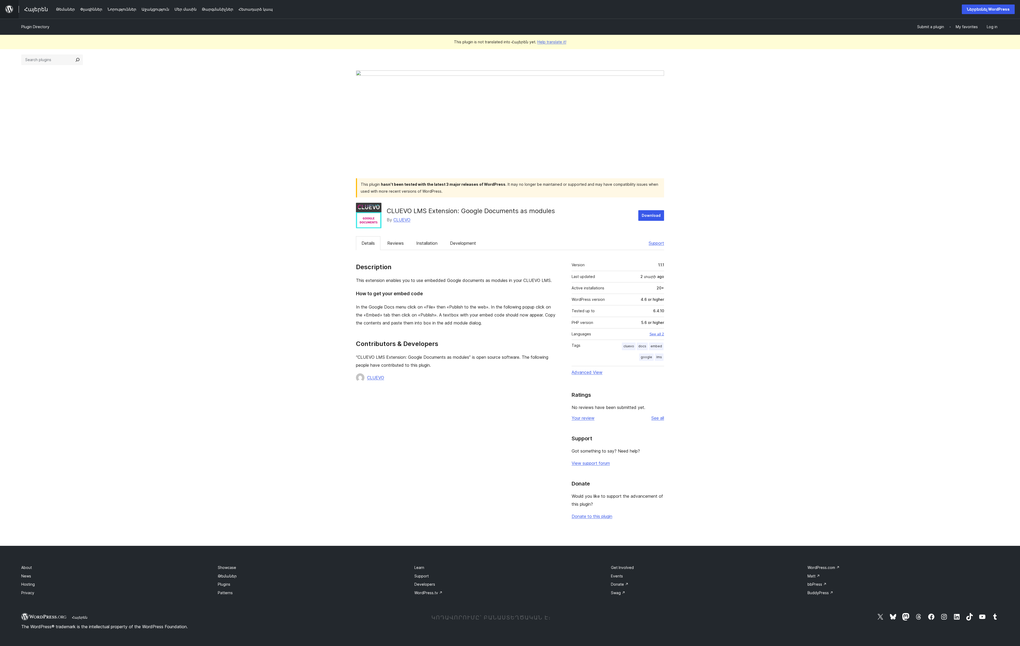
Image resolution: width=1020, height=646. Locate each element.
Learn (419, 567)
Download (651, 215)
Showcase (227, 567)
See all (657, 418)
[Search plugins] (77, 59)
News (26, 576)
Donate (619, 584)
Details (368, 243)
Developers (424, 584)
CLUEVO (401, 219)
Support (656, 243)
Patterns (225, 592)
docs (642, 346)
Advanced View (587, 372)
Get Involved (622, 567)
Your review (583, 418)
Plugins (224, 584)
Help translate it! (551, 42)
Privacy (27, 592)
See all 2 (656, 334)
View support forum (591, 463)
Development (463, 243)
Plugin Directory (35, 26)
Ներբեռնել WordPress (988, 9)
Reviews (395, 243)
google (646, 357)
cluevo (628, 346)
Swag (618, 592)
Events (617, 576)
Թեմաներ (227, 576)
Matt (814, 576)
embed (656, 346)
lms (659, 357)
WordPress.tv (428, 592)
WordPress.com (824, 567)
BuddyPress (820, 592)
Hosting (28, 584)
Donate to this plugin (592, 516)
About (26, 567)
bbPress (817, 584)
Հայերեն (79, 617)
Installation (426, 243)
